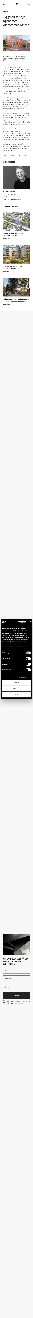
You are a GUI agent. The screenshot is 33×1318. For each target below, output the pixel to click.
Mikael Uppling (9, 192)
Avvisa (16, 694)
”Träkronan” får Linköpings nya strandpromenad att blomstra (16, 300)
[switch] (28, 658)
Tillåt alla (16, 683)
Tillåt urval (16, 689)
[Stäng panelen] (30, 621)
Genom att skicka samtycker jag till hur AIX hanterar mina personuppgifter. (18, 1002)
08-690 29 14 (22, 199)
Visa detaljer (23, 677)
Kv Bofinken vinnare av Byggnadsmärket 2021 (12, 267)
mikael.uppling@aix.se (10, 199)
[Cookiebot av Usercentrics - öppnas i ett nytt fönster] (19, 622)
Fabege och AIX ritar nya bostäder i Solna (13, 234)
